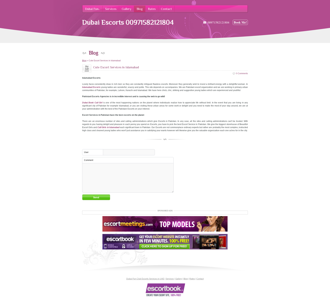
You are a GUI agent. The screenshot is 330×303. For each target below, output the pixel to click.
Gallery (178, 279)
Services (170, 279)
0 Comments (242, 73)
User (86, 152)
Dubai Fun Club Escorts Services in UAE (145, 279)
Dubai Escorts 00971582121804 (128, 22)
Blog (84, 60)
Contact (200, 279)
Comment (88, 160)
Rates (192, 279)
